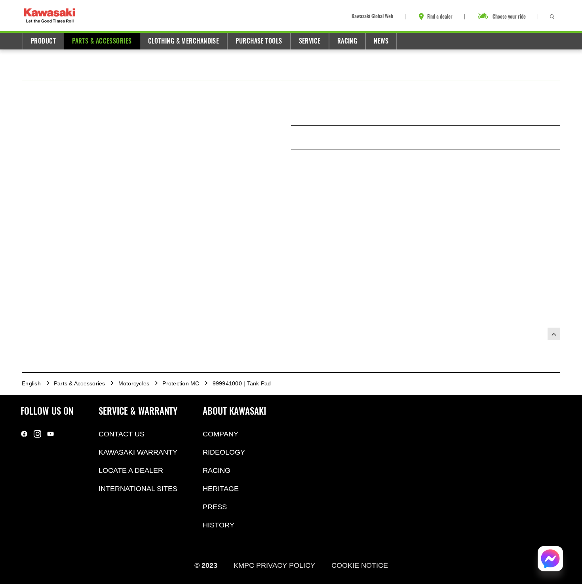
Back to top (554, 334)
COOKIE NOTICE (359, 565)
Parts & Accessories (101, 41)
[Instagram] (37, 433)
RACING (347, 41)
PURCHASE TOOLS (259, 41)
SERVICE (310, 41)
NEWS (381, 41)
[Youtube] (50, 433)
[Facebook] (24, 433)
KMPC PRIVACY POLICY (275, 565)
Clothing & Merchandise (183, 41)
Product (43, 41)
